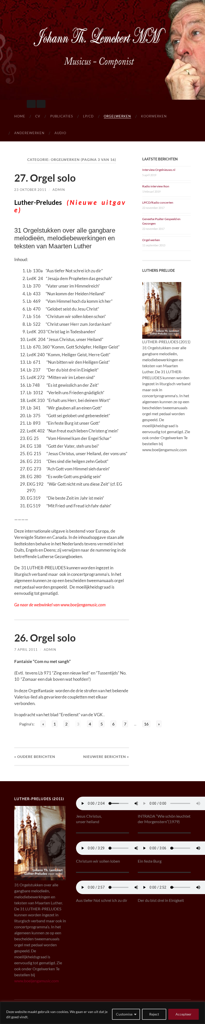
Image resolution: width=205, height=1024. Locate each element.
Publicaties (61, 116)
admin (58, 190)
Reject (154, 1014)
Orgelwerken (117, 116)
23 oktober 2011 (30, 190)
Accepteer (184, 1014)
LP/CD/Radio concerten (157, 202)
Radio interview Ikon (155, 186)
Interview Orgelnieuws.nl (158, 170)
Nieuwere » (106, 756)
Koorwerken (154, 116)
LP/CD (88, 116)
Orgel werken (151, 240)
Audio (60, 133)
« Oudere (34, 756)
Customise (124, 1014)
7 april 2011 (26, 650)
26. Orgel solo (45, 638)
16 (146, 723)
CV (37, 116)
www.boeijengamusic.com (36, 980)
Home (19, 116)
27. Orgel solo (45, 178)
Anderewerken (29, 133)
